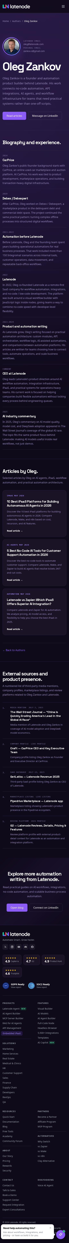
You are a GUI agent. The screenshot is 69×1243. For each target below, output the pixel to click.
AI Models (43, 1013)
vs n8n (41, 1156)
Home (6, 21)
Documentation (11, 1121)
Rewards (7, 1165)
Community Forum (12, 1141)
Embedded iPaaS (12, 1033)
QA (4, 1102)
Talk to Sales (9, 1190)
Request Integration (13, 1204)
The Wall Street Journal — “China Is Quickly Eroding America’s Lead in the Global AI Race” (35, 716)
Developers (9, 1092)
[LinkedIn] (12, 947)
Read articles (14, 116)
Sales (5, 1077)
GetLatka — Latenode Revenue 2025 (35, 776)
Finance (7, 1082)
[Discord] (25, 947)
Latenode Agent (14, 1008)
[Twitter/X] (5, 947)
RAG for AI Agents (12, 1023)
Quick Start (8, 1116)
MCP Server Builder (13, 1018)
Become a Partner (47, 1116)
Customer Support (12, 1073)
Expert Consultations (14, 1209)
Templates (43, 1037)
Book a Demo (10, 1195)
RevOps (7, 1097)
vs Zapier (42, 1146)
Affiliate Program (47, 1121)
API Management (12, 1028)
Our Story (8, 1156)
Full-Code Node (46, 1023)
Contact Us (8, 1185)
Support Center (11, 1199)
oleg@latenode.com (33, 43)
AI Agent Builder (11, 1013)
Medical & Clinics (12, 1063)
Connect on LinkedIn (45, 907)
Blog (5, 1126)
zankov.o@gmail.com (34, 50)
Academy (7, 1136)
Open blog (17, 907)
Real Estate (8, 1058)
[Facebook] (32, 947)
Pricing (6, 1160)
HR (4, 1068)
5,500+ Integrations (48, 1032)
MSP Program (45, 1126)
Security (7, 1170)
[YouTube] (19, 947)
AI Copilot (46, 1042)
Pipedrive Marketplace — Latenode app (36, 801)
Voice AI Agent (45, 1185)
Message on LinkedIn (45, 116)
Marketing (8, 1048)
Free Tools (8, 1131)
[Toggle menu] (63, 6)
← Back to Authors (14, 650)
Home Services (10, 1053)
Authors (16, 21)
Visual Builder (45, 1008)
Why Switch (44, 1141)
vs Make (42, 1151)
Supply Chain (10, 1087)
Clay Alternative (46, 1160)
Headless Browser (47, 1028)
